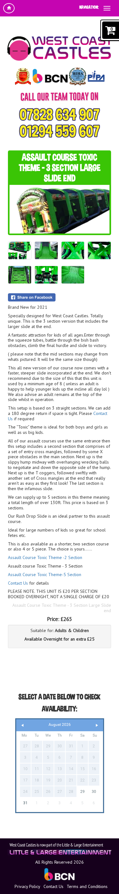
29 (82, 791)
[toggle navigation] (107, 8)
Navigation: (89, 7)
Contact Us (18, 583)
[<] (22, 725)
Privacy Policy (27, 886)
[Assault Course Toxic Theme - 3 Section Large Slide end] (59, 209)
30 (94, 791)
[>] (97, 725)
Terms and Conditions (87, 886)
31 (25, 803)
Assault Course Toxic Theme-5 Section (44, 574)
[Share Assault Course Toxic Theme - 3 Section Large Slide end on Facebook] (59, 297)
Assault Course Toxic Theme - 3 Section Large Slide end (61, 607)
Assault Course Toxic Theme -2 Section (45, 557)
